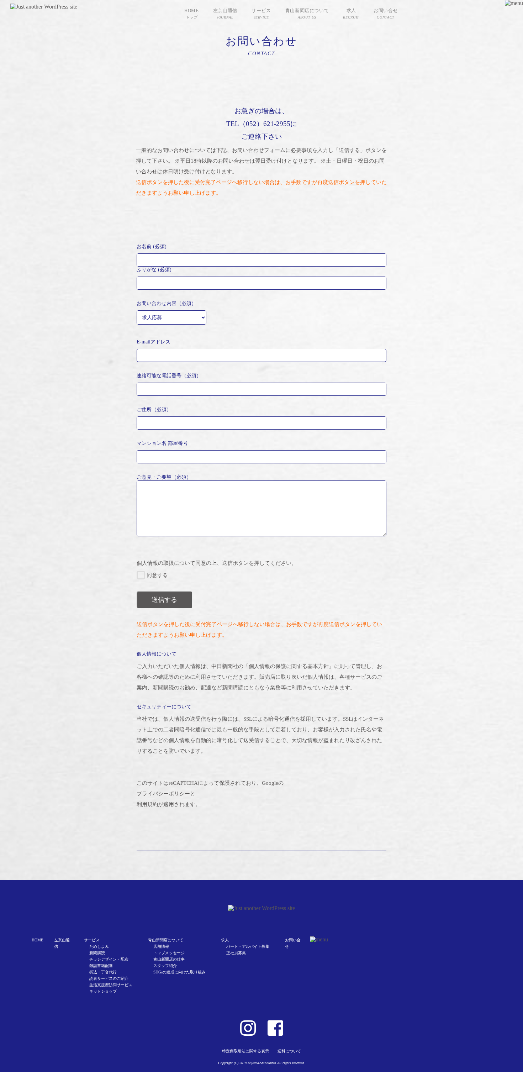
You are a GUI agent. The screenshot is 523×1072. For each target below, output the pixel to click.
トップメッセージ (169, 953)
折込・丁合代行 (103, 972)
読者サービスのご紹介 (108, 978)
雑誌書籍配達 (101, 965)
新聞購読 (97, 953)
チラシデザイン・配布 (108, 959)
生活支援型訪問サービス (110, 985)
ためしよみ (99, 946)
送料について (289, 1051)
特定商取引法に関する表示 (245, 1051)
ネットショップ (103, 991)
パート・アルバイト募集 (247, 946)
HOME (37, 940)
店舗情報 (161, 946)
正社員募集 (236, 953)
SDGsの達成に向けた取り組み (179, 972)
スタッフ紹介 (165, 965)
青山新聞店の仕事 (169, 959)
